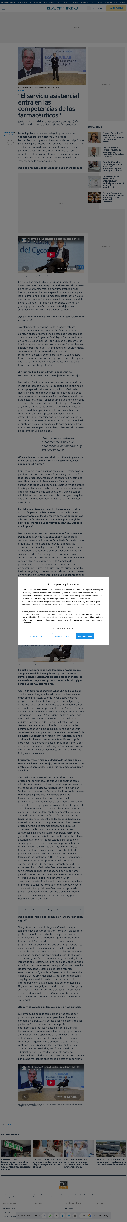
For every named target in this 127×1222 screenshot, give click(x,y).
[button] (63, 628)
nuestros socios (58, 589)
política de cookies (75, 604)
